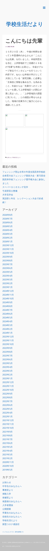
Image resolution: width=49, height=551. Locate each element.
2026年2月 (7, 237)
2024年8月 (7, 306)
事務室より (7, 489)
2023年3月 (7, 370)
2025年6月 (7, 268)
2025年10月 (8, 252)
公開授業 (6, 508)
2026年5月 (7, 226)
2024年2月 (7, 329)
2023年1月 (7, 378)
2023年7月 (7, 355)
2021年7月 (7, 439)
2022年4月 (7, 412)
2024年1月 (7, 332)
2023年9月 (7, 348)
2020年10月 (8, 465)
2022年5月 (7, 408)
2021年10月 (8, 427)
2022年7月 (7, 401)
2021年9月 (7, 431)
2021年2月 (7, 458)
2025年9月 (7, 256)
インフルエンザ (8, 532)
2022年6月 (7, 405)
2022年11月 (8, 386)
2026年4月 (7, 230)
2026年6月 (7, 222)
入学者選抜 (7, 505)
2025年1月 (7, 287)
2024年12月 (8, 290)
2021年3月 (7, 454)
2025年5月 (7, 271)
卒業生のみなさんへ (12, 512)
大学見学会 (7, 194)
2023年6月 (7, 359)
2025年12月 (8, 245)
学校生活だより (16, 157)
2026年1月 (7, 241)
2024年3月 (7, 325)
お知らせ (9, 157)
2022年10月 (8, 389)
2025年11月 (8, 249)
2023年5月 (7, 363)
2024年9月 (7, 302)
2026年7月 (7, 218)
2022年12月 (8, 382)
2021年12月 (8, 420)
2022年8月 (7, 397)
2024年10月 (8, 298)
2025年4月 (7, 275)
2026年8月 (7, 214)
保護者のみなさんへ (12, 501)
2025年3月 (7, 279)
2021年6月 (7, 443)
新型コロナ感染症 (11, 524)
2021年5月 (7, 446)
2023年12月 (8, 336)
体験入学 (6, 493)
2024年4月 (7, 321)
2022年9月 (7, 393)
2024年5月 (7, 317)
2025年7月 (7, 264)
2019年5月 (7, 469)
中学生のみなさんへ (12, 486)
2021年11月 (8, 424)
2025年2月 (7, 283)
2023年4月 (7, 367)
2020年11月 (8, 462)
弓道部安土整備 (9, 190)
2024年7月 (7, 309)
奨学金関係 (19, 532)
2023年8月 (7, 351)
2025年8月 (7, 260)
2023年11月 (8, 340)
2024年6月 (7, 313)
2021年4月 (7, 450)
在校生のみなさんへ (12, 516)
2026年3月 (7, 233)
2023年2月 (7, 374)
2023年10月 (8, 344)
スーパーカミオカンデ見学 (15, 187)
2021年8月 (7, 435)
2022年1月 (7, 416)
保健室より (7, 497)
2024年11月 (8, 294)
